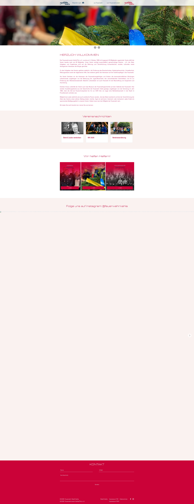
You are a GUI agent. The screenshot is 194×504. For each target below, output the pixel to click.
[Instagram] (99, 47)
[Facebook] (95, 47)
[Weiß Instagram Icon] (133, 499)
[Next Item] (190, 335)
